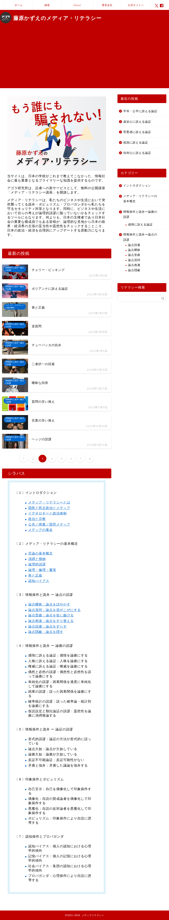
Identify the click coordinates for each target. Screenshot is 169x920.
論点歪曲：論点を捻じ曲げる (51, 615)
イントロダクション (137, 185)
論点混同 (134, 260)
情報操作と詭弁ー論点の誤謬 (140, 237)
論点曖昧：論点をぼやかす (49, 604)
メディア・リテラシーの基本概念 (140, 199)
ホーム (19, 5)
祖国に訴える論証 (135, 142)
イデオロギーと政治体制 (47, 513)
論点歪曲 (134, 254)
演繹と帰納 (37, 559)
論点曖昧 (134, 250)
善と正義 (35, 575)
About (77, 5)
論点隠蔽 (134, 270)
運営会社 (107, 5)
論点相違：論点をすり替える (51, 621)
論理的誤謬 (37, 564)
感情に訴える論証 (140, 224)
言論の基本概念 (40, 553)
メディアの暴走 (40, 530)
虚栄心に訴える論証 (137, 121)
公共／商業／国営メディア (49, 524)
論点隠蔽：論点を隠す (45, 632)
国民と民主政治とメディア (49, 508)
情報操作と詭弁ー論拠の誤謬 (140, 214)
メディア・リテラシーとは (49, 502)
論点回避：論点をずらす (47, 626)
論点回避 (134, 245)
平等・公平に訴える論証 (140, 111)
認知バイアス (38, 581)
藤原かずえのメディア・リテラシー (57, 18)
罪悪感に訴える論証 (137, 132)
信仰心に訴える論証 (137, 152)
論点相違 (134, 265)
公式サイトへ (136, 5)
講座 (47, 5)
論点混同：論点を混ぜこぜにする (54, 610)
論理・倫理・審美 (42, 570)
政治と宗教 (37, 519)
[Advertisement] (84, 59)
